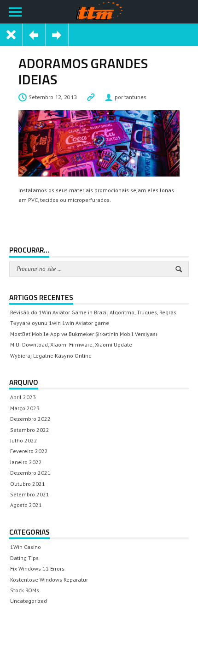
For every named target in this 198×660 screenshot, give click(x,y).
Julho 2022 (23, 440)
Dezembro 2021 (30, 472)
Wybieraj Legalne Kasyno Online (51, 355)
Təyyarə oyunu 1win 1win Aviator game (59, 322)
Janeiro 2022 (26, 462)
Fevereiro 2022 (29, 451)
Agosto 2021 (26, 504)
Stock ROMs (24, 590)
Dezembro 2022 (30, 418)
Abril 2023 (23, 397)
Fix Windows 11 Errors (37, 568)
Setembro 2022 (29, 429)
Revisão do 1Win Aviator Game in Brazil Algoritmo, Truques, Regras (93, 312)
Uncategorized (28, 600)
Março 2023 (25, 408)
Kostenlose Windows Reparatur (49, 579)
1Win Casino (25, 546)
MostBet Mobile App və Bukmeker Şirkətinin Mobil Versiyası (83, 333)
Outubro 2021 (27, 483)
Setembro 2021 (29, 494)
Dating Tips (24, 557)
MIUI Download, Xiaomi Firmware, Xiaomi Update (71, 344)
